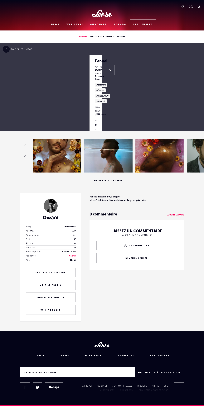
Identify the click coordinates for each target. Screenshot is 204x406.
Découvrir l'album (108, 180)
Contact (102, 386)
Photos (83, 37)
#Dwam (100, 90)
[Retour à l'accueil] (102, 13)
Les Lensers (143, 24)
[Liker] (96, 71)
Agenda (120, 24)
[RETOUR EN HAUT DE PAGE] (179, 387)
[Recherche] (183, 6)
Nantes (72, 255)
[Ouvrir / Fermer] (98, 61)
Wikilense (74, 24)
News (55, 24)
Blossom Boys (99, 78)
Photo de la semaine (102, 37)
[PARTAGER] (109, 70)
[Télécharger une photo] (191, 6)
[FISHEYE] (54, 387)
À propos (87, 386)
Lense (40, 355)
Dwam (38, 167)
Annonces (98, 24)
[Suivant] (25, 144)
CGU (166, 386)
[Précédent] (25, 156)
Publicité (142, 386)
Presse (155, 386)
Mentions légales (122, 386)
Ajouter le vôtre (175, 215)
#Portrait (100, 101)
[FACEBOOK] (25, 387)
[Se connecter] (199, 6)
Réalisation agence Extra (153, 390)
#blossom (101, 84)
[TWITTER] (37, 387)
